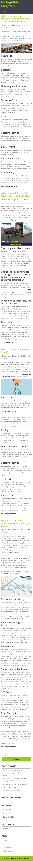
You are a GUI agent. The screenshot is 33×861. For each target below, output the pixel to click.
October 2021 (7, 810)
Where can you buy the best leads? (16, 351)
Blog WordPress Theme (11, 858)
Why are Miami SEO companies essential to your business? (16, 523)
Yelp (19, 337)
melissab (7, 25)
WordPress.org (8, 851)
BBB (29, 290)
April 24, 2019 (17, 200)
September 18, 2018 (20, 356)
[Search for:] (16, 755)
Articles (5, 829)
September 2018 (8, 817)
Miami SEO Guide (9, 573)
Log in (5, 840)
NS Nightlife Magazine (10, 4)
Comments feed (8, 847)
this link (19, 41)
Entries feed (7, 844)
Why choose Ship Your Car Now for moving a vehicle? (15, 194)
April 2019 (6, 813)
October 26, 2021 (19, 25)
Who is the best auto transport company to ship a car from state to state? (16, 19)
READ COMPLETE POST (8, 186)
